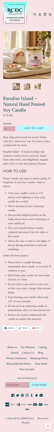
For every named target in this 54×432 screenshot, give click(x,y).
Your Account (27, 369)
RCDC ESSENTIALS (24, 418)
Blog (40, 352)
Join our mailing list (27, 378)
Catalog (42, 347)
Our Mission (28, 347)
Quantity (7, 123)
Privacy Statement (16, 358)
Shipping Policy (39, 358)
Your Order (41, 363)
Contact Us (28, 352)
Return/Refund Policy (19, 363)
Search (14, 352)
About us (12, 347)
